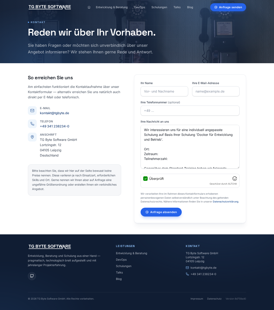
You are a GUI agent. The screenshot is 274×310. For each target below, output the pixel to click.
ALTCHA (232, 183)
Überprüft (156, 179)
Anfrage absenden (163, 212)
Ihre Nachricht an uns (155, 121)
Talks (177, 7)
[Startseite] (89, 7)
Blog (190, 7)
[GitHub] (32, 276)
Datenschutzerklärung (225, 201)
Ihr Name (147, 83)
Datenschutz (214, 298)
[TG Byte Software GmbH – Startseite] (50, 7)
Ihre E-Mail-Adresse (205, 83)
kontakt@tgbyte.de (54, 113)
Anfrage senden (230, 7)
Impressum (197, 298)
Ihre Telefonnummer (160, 102)
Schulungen (159, 7)
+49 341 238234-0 (54, 126)
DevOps (139, 7)
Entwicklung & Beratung (112, 7)
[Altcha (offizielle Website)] (234, 178)
